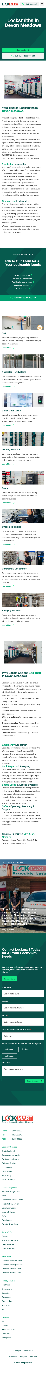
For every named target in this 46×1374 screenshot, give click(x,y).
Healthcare (6, 1285)
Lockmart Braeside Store (11, 1273)
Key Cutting (6, 1175)
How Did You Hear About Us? (16, 1030)
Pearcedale (21, 840)
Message (6, 1063)
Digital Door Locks (9, 1208)
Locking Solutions (8, 1212)
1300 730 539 (17, 1131)
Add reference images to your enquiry (21, 1044)
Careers (5, 1325)
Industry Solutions (8, 1281)
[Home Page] (10, 4)
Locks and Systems (9, 1187)
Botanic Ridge (32, 840)
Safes (4, 1216)
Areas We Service (9, 1232)
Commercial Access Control (12, 1200)
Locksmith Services (9, 1147)
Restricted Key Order (10, 1224)
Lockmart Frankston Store (12, 1261)
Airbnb (4, 1309)
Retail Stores (7, 1256)
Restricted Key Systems (11, 1204)
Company (5, 1317)
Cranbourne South (9, 840)
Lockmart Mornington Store (12, 1265)
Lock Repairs (7, 1167)
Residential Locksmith (10, 1159)
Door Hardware (7, 1220)
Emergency (6, 1338)
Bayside (5, 1236)
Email (5, 1015)
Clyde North (6, 843)
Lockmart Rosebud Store (11, 1269)
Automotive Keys (8, 1179)
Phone (5, 1001)
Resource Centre (8, 1329)
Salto (4, 1196)
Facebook (13, 1357)
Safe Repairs (7, 1171)
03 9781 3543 (17, 1135)
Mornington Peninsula (10, 1240)
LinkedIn (33, 1357)
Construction (7, 1301)
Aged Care (6, 1305)
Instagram (23, 1357)
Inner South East (8, 1244)
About (4, 1321)
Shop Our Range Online (11, 1191)
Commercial (6, 1297)
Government (7, 1289)
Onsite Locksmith (8, 1151)
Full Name (7, 987)
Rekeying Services (9, 1163)
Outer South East (8, 1248)
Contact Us (6, 1334)
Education (5, 1293)
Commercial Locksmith (11, 1155)
